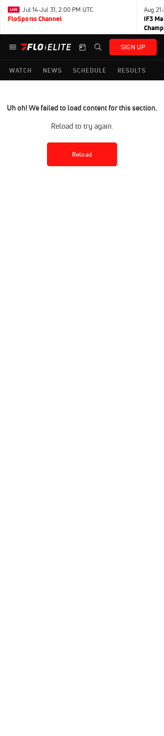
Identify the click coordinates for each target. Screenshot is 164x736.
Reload (82, 154)
